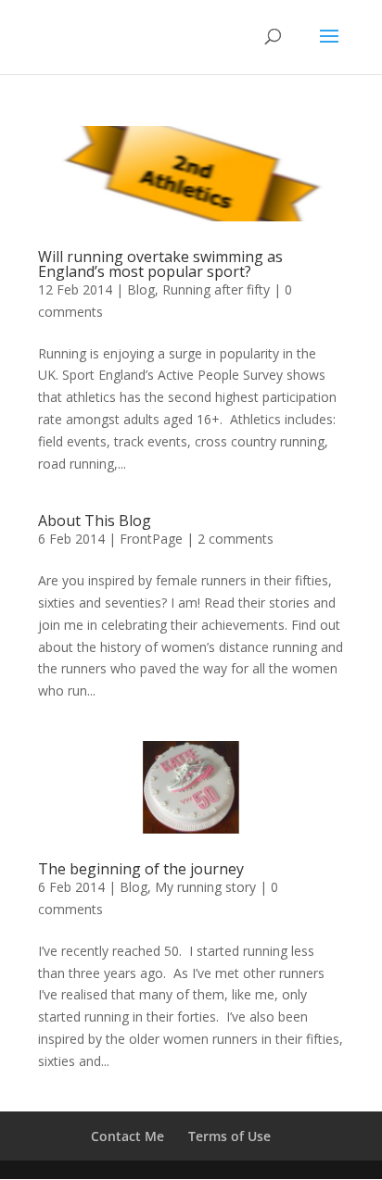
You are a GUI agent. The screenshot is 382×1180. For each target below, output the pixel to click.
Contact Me (127, 1136)
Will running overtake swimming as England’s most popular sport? (160, 264)
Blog (141, 289)
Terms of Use (229, 1136)
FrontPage (151, 538)
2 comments (235, 538)
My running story (205, 887)
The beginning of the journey (141, 869)
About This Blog (94, 520)
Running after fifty (216, 289)
